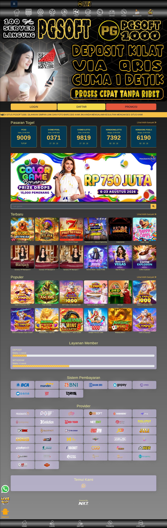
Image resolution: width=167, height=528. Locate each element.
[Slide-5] (95, 97)
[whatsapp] (83, 486)
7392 (84, 137)
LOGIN (34, 106)
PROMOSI (131, 106)
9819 (54, 137)
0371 (24, 137)
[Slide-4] (91, 97)
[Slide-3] (86, 97)
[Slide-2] (81, 97)
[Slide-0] (72, 97)
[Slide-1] (76, 97)
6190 (114, 137)
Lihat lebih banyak (145, 122)
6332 (144, 137)
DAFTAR (81, 106)
